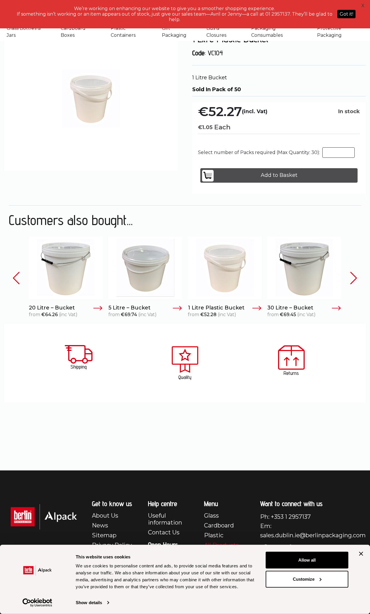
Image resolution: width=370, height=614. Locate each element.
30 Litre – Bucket (290, 308)
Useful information (165, 519)
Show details (89, 602)
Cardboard (219, 525)
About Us (105, 515)
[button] (16, 278)
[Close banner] (361, 554)
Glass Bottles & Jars (24, 31)
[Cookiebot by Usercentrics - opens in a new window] (37, 602)
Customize (303, 578)
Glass (211, 515)
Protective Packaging (329, 31)
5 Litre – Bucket (129, 308)
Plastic (213, 535)
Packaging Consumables (267, 31)
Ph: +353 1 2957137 (285, 516)
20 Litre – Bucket (52, 308)
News (100, 525)
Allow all (307, 560)
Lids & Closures (216, 31)
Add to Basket (279, 175)
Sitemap (104, 535)
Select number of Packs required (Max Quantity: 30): (259, 152)
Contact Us (164, 532)
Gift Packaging (174, 31)
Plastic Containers (123, 31)
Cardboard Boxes (73, 31)
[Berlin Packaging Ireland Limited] (43, 516)
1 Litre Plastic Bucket (216, 308)
